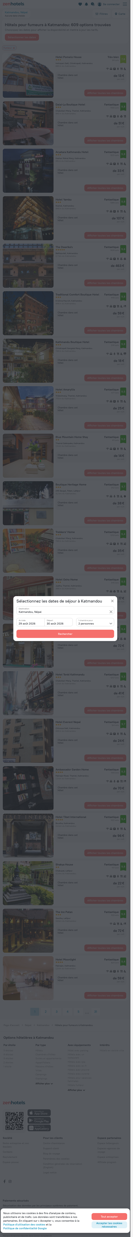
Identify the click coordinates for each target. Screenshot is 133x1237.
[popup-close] (112, 601)
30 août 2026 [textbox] (55, 623)
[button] (111, 611)
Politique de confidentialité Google (25, 1228)
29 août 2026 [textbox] (27, 623)
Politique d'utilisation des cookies (24, 1224)
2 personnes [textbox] (86, 623)
